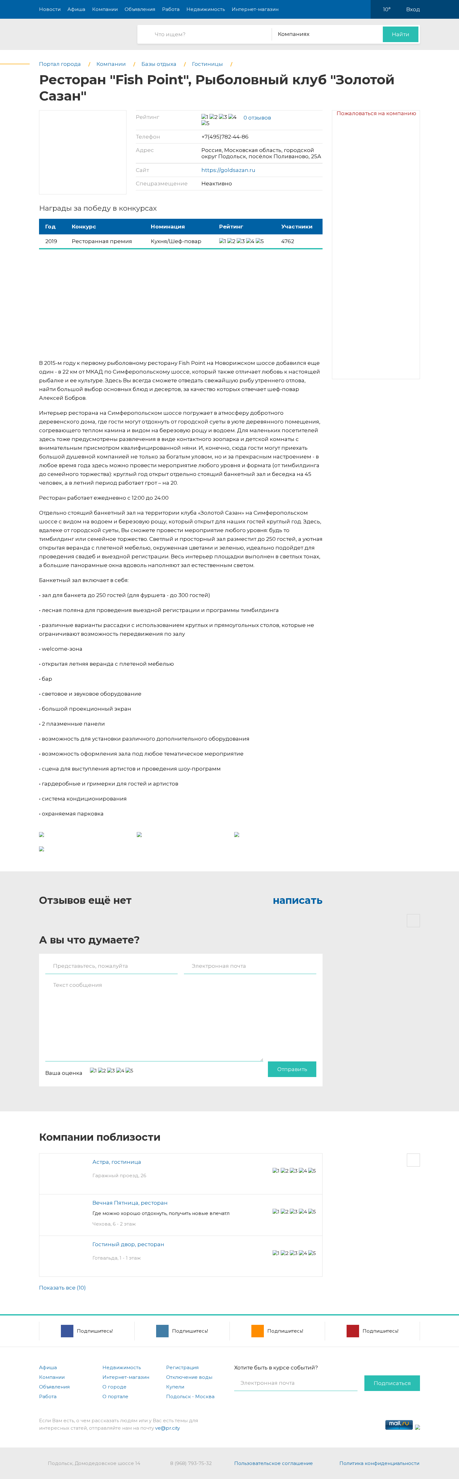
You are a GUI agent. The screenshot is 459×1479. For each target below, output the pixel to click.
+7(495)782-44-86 (225, 137)
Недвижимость (205, 9)
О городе (114, 1387)
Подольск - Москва (190, 1396)
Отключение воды (189, 1377)
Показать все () (62, 1288)
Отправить (292, 1069)
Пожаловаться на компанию (376, 113)
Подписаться (392, 1383)
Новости (50, 9)
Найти (400, 34)
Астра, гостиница (116, 1162)
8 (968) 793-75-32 (191, 1463)
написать (298, 900)
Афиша (76, 9)
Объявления (140, 9)
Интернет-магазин (255, 9)
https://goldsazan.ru (228, 170)
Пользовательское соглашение (273, 1463)
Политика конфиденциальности (379, 1463)
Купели (175, 1387)
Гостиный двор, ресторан (128, 1244)
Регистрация (182, 1367)
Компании (105, 9)
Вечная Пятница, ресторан (130, 1203)
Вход (413, 9)
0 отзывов (257, 118)
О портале (115, 1396)
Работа (171, 9)
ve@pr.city (167, 1428)
